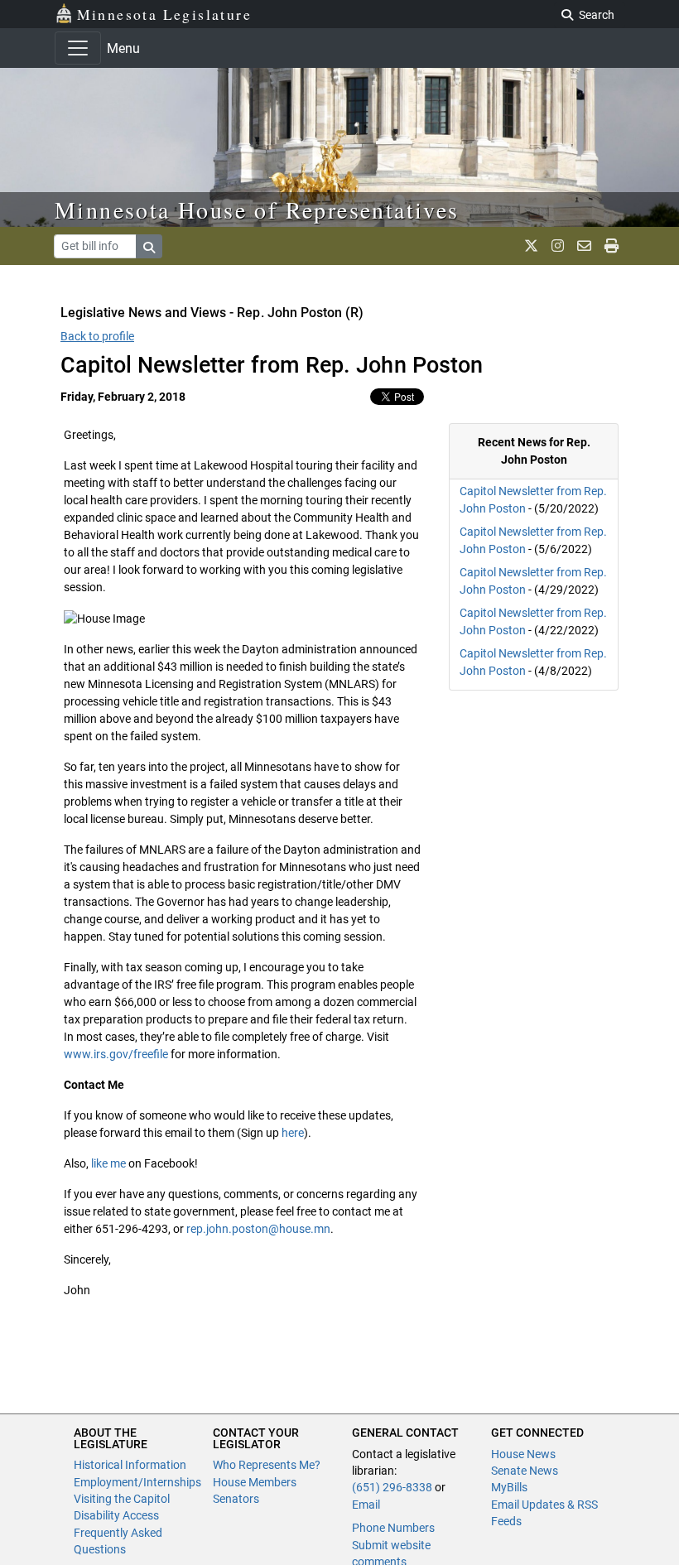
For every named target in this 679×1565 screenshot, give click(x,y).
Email (366, 1504)
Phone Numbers (393, 1527)
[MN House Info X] (531, 246)
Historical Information (130, 1464)
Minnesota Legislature (164, 14)
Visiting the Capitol (122, 1498)
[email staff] (584, 246)
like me (108, 1163)
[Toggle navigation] (78, 48)
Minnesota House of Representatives (257, 209)
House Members (254, 1482)
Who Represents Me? (266, 1464)
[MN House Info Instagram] (558, 246)
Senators (236, 1498)
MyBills (509, 1487)
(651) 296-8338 (392, 1487)
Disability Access (116, 1515)
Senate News (524, 1470)
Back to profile (97, 336)
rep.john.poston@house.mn (258, 1228)
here (293, 1132)
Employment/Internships (137, 1482)
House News (523, 1454)
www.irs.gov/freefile (116, 1054)
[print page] (611, 246)
